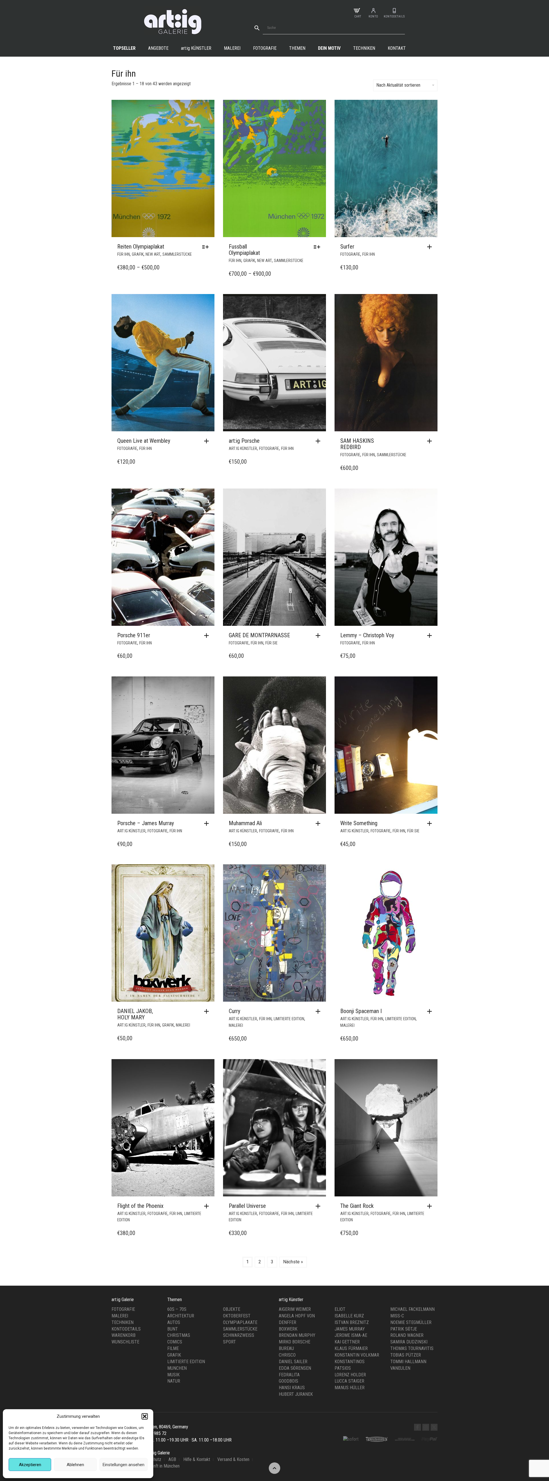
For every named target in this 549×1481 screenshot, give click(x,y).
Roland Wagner (406, 1335)
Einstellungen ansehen (123, 1464)
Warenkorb (124, 1335)
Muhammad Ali (245, 823)
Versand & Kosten (233, 1459)
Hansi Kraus (292, 1387)
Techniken (364, 48)
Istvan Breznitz (352, 1322)
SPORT (229, 1342)
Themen (297, 48)
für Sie (271, 643)
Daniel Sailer (293, 1361)
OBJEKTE (231, 1309)
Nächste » (293, 1261)
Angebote (158, 48)
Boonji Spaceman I (361, 1011)
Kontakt (397, 48)
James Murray (350, 1329)
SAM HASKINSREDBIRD (357, 443)
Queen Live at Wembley (143, 440)
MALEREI (183, 1025)
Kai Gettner (347, 1342)
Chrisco (287, 1355)
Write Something (358, 823)
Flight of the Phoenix (140, 1205)
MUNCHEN (177, 1368)
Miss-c (397, 1316)
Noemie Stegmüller (410, 1322)
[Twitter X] (434, 1427)
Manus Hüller (350, 1387)
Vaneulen (400, 1368)
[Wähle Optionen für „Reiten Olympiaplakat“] (207, 246)
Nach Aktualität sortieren (398, 85)
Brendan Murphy (297, 1335)
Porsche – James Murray (145, 823)
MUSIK (173, 1374)
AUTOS (173, 1322)
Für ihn (123, 254)
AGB (172, 1459)
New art (153, 254)
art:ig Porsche (244, 440)
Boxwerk (288, 1329)
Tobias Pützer (405, 1355)
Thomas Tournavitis (411, 1348)
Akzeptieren (30, 1464)
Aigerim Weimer (295, 1309)
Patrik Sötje (403, 1329)
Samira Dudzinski (408, 1342)
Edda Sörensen (295, 1368)
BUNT (172, 1329)
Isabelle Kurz (349, 1316)
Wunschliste (125, 1342)
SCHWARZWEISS (238, 1335)
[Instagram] (425, 1427)
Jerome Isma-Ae (351, 1335)
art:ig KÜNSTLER (243, 448)
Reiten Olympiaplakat (140, 246)
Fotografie (265, 48)
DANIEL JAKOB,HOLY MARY (135, 1014)
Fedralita (289, 1374)
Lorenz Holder (350, 1374)
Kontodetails (126, 1329)
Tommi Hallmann (408, 1361)
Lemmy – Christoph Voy (367, 635)
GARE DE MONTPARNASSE (259, 635)
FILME (173, 1348)
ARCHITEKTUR (180, 1316)
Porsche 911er (133, 635)
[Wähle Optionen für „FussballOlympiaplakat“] (318, 246)
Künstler (196, 48)
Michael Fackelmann (412, 1309)
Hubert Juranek (296, 1394)
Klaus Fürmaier (351, 1348)
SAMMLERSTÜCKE (177, 254)
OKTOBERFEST (236, 1316)
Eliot (340, 1309)
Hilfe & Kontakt (196, 1459)
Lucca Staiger (349, 1381)
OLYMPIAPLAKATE (240, 1322)
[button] (145, 1416)
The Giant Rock (357, 1205)
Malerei (232, 48)
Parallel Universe (247, 1205)
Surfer (347, 246)
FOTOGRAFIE (350, 254)
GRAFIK (138, 254)
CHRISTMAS (178, 1335)
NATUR (173, 1381)
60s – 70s (176, 1309)
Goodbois (288, 1381)
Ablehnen (75, 1464)
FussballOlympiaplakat (244, 249)
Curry (234, 1011)
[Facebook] (417, 1427)
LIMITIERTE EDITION (289, 1019)
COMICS (174, 1342)
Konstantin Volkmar (357, 1355)
